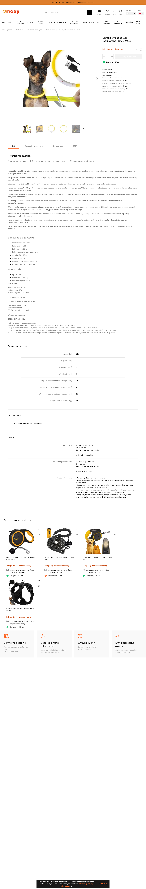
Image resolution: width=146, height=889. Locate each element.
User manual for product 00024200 (28, 424)
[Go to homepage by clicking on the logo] (10, 17)
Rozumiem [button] (103, 884)
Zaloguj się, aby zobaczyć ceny (113, 49)
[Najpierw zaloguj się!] (140, 49)
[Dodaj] (112, 56)
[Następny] (97, 79)
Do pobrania (58, 146)
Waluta (128, 10)
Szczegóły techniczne (34, 146)
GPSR (75, 146)
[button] (89, 12)
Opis (14, 146)
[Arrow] (83, 129)
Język (139, 10)
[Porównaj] (135, 49)
